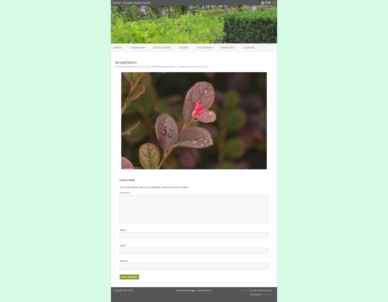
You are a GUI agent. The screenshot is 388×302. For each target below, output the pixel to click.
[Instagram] (266, 2)
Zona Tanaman (204, 47)
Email (123, 245)
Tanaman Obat (227, 47)
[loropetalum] (194, 120)
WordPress (266, 294)
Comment (125, 192)
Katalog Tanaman (162, 47)
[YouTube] (262, 2)
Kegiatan (183, 47)
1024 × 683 (150, 66)
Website (124, 261)
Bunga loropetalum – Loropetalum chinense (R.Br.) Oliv (183, 66)
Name (123, 230)
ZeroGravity (244, 290)
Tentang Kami (137, 47)
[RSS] (269, 2)
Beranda (117, 47)
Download (248, 47)
